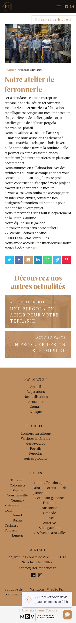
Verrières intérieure (35, 439)
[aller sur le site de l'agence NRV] (38, 617)
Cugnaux (17, 500)
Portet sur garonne (49, 498)
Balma (17, 520)
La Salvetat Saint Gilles (49, 533)
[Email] (28, 260)
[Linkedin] (38, 260)
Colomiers (18, 485)
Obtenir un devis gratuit (54, 19)
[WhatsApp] (47, 260)
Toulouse (18, 480)
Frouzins (49, 503)
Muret (17, 515)
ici (35, 248)
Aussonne (49, 508)
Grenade (49, 513)
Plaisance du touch (18, 507)
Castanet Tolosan (11, 527)
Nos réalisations (36, 397)
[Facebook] (19, 260)
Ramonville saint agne (49, 483)
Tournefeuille (17, 495)
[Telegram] (57, 260)
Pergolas (35, 453)
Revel (49, 518)
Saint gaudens (49, 528)
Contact (36, 407)
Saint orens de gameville (50, 490)
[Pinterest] (66, 260)
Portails (36, 448)
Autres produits (35, 458)
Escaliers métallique (36, 433)
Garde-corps (35, 443)
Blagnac (18, 490)
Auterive (49, 523)
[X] (9, 260)
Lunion (17, 535)
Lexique (36, 412)
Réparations (36, 392)
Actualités (9, 69)
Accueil (35, 387)
